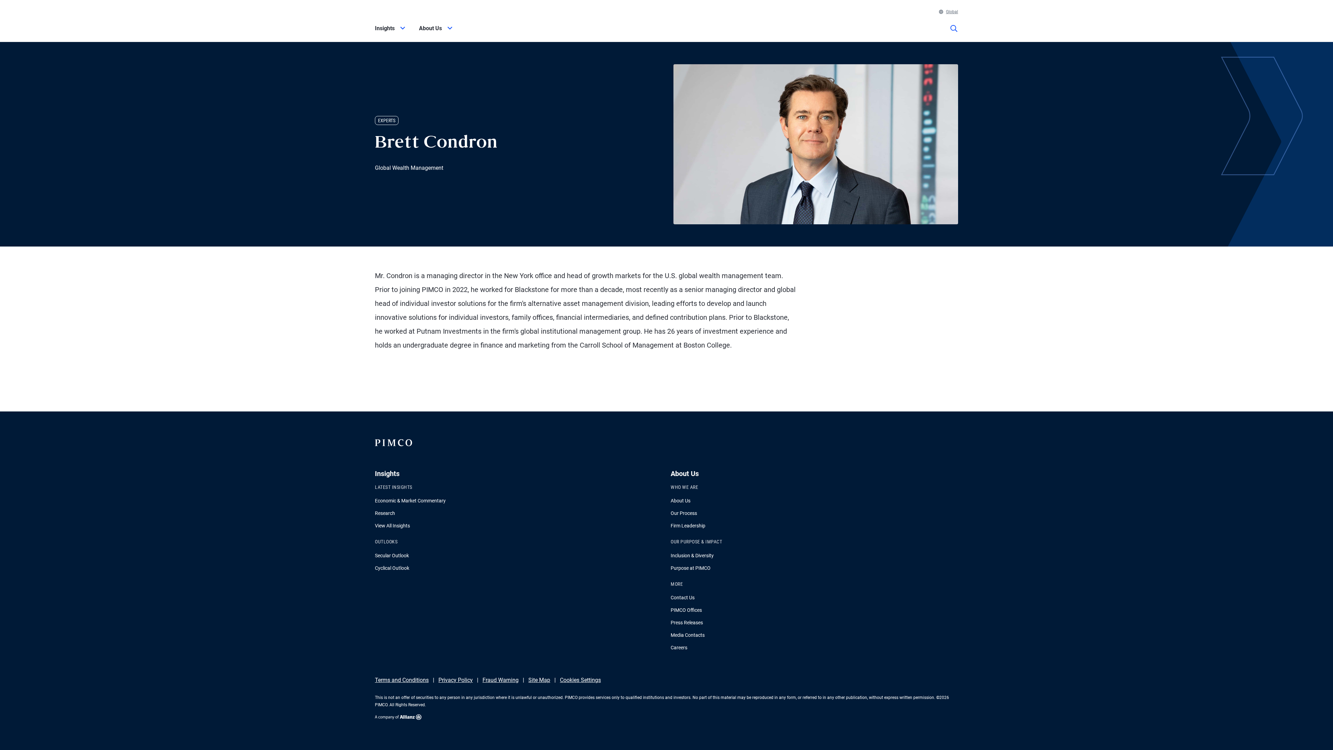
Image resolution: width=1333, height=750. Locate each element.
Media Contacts (688, 635)
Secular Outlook (392, 555)
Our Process (684, 513)
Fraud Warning (501, 680)
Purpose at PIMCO (691, 568)
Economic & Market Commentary (410, 500)
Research (385, 513)
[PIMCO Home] (397, 12)
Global (952, 11)
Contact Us (683, 597)
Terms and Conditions (402, 680)
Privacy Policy (455, 680)
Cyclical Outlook (392, 568)
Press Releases (687, 622)
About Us (680, 500)
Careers (679, 647)
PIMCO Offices (686, 610)
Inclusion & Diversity (692, 555)
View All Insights (392, 525)
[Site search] (954, 33)
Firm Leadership (688, 525)
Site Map (539, 680)
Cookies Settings (580, 680)
